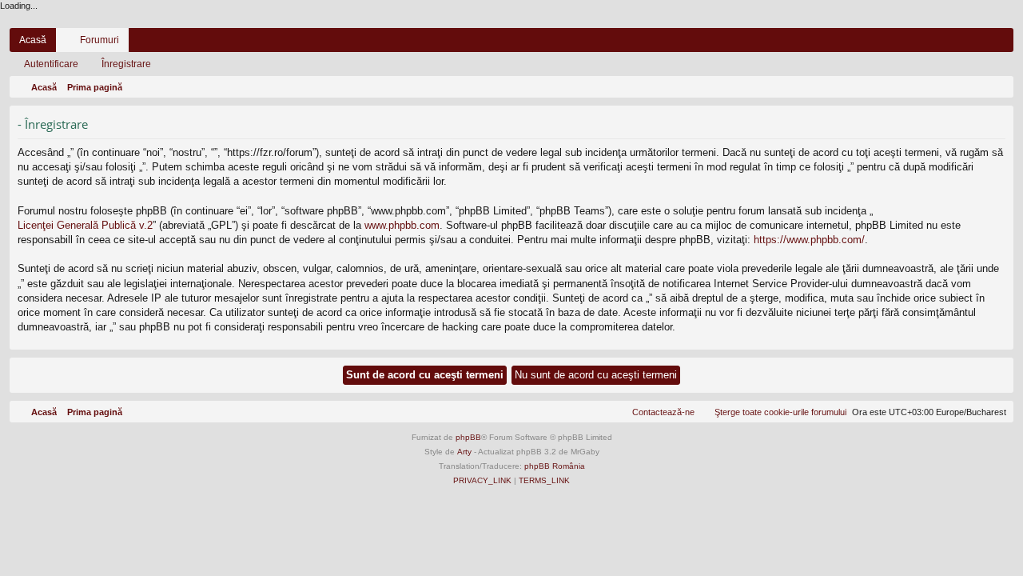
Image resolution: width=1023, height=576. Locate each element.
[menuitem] (953, 40)
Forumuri (99, 40)
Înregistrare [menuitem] (1004, 43)
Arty (464, 451)
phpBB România (554, 466)
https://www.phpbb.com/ (809, 240)
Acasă (32, 40)
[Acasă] (511, 20)
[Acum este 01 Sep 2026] (998, 87)
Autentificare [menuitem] (980, 43)
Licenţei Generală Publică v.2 (85, 225)
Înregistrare (126, 64)
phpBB (468, 437)
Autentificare (51, 64)
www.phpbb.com (402, 225)
